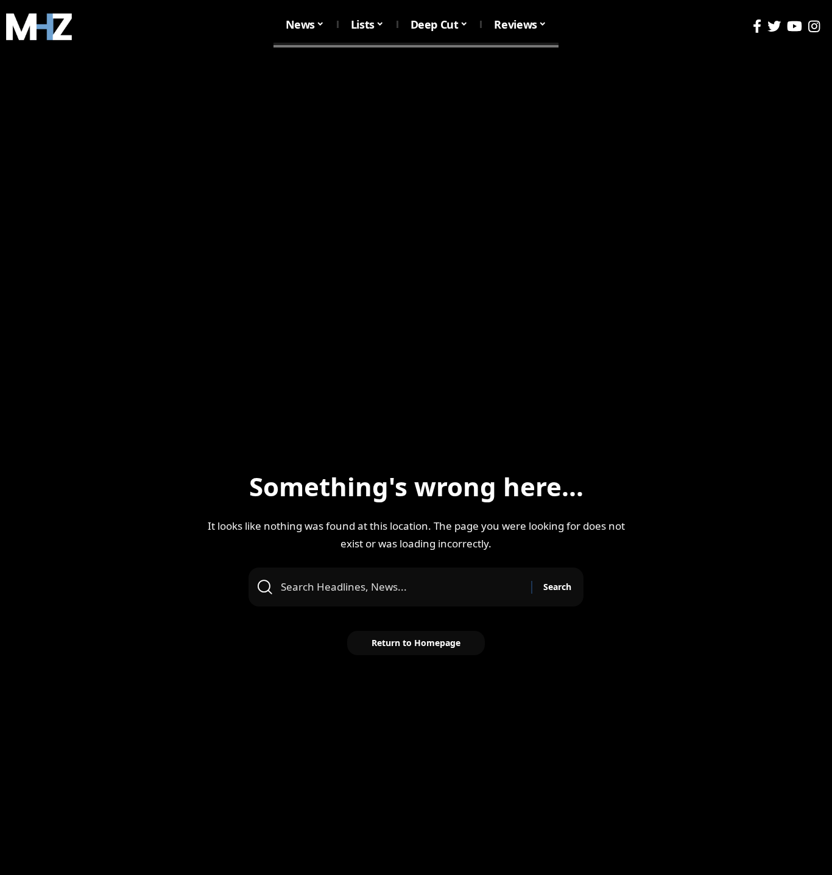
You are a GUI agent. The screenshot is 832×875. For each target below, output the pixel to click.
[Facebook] (757, 26)
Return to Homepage (416, 642)
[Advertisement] (416, 145)
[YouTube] (794, 26)
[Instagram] (814, 26)
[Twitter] (774, 26)
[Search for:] (401, 587)
